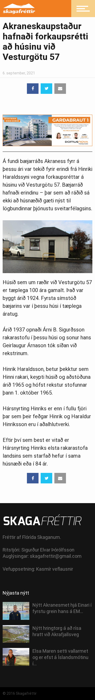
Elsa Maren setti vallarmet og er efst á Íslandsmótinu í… (60, 657)
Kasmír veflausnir (54, 569)
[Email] (60, 88)
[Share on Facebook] (33, 88)
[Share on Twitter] (46, 88)
